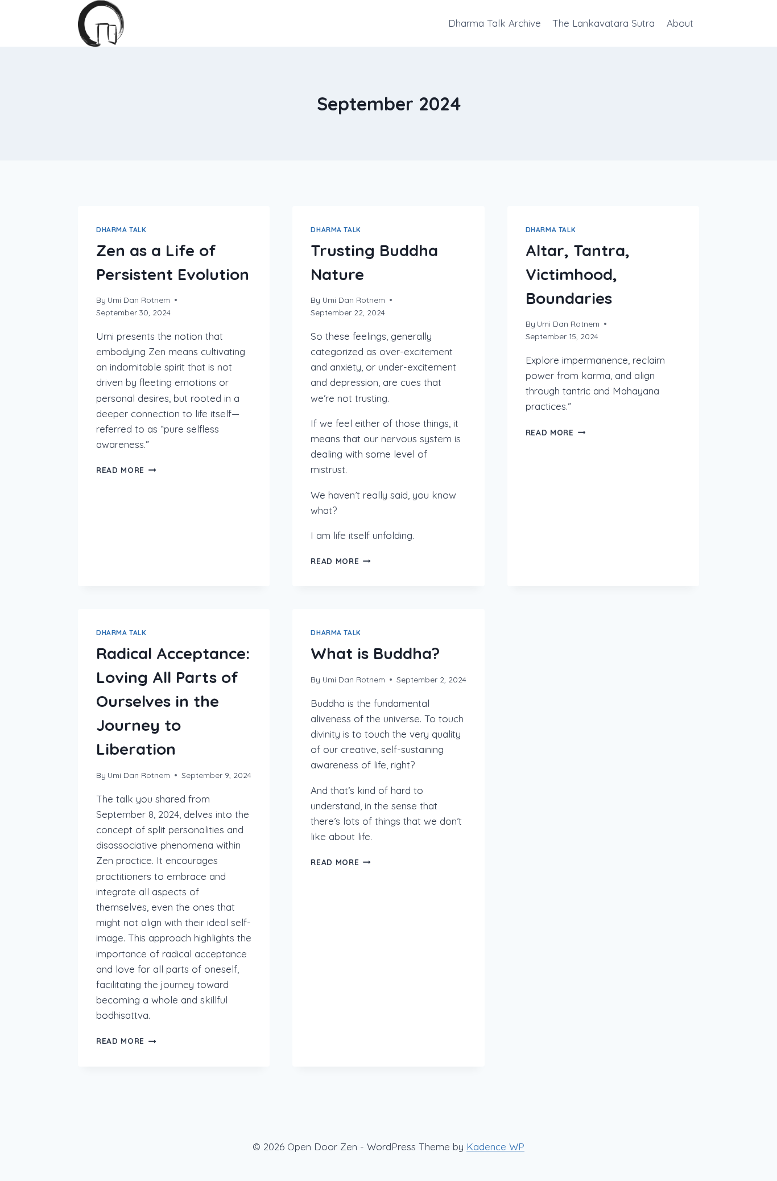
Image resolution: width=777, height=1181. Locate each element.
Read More (126, 470)
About (680, 23)
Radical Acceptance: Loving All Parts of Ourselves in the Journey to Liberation (173, 701)
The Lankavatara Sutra (603, 23)
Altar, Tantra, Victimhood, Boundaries (578, 274)
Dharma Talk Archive (494, 23)
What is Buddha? (375, 653)
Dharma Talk (121, 229)
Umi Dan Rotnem (139, 299)
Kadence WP (495, 1147)
